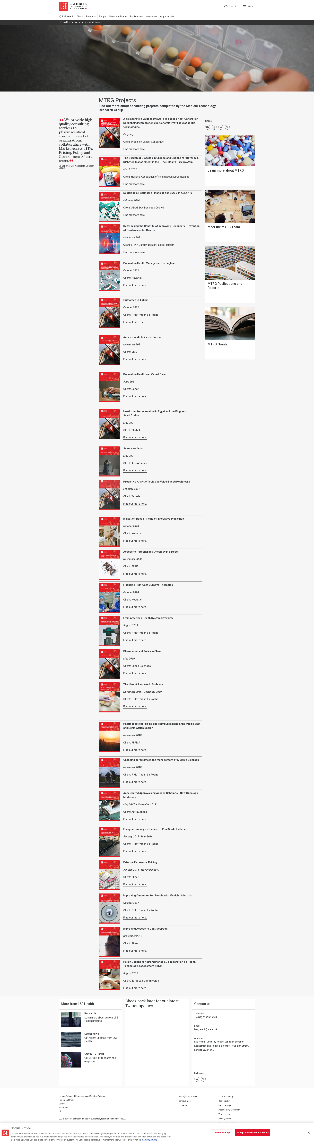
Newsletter (151, 16)
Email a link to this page (207, 127)
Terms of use (224, 1114)
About (80, 16)
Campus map (185, 1101)
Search (232, 6)
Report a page (224, 1105)
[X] (203, 1079)
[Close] (308, 1132)
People (102, 16)
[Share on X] (227, 127)
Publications (136, 16)
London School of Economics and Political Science (73, 6)
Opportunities (167, 16)
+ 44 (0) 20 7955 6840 (205, 1017)
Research (91, 16)
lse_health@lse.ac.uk (205, 1029)
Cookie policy (224, 1101)
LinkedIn (196, 1079)
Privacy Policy (149, 1139)
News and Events (118, 16)
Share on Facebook (214, 127)
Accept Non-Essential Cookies (253, 1132)
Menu (250, 6)
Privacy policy (224, 1119)
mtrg (84, 22)
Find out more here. (134, 149)
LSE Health (67, 16)
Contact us (184, 1105)
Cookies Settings (226, 1096)
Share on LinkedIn (220, 127)
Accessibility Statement (229, 1110)
